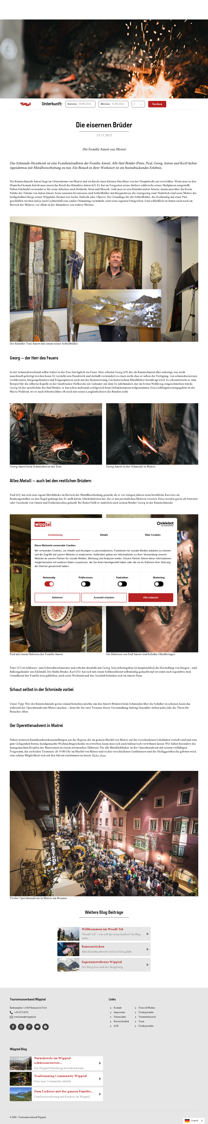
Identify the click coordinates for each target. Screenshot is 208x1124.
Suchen (157, 104)
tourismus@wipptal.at (25, 1017)
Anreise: (72, 104)
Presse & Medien (147, 1008)
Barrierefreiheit (121, 1021)
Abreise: (105, 104)
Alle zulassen (150, 597)
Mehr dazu (99, 755)
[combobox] (194, 1121)
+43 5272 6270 (21, 1012)
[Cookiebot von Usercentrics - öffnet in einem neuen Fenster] (159, 524)
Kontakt (118, 1008)
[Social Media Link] (45, 1027)
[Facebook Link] (13, 1027)
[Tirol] (25, 104)
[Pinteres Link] (29, 1027)
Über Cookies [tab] (153, 534)
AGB (116, 1026)
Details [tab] (104, 534)
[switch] (85, 584)
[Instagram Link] (21, 1027)
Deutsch (194, 1121)
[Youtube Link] (37, 1027)
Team (141, 1021)
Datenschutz (120, 1017)
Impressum (119, 1012)
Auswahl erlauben (104, 597)
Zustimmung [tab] (55, 534)
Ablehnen (57, 597)
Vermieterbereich (147, 1017)
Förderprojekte (146, 1012)
